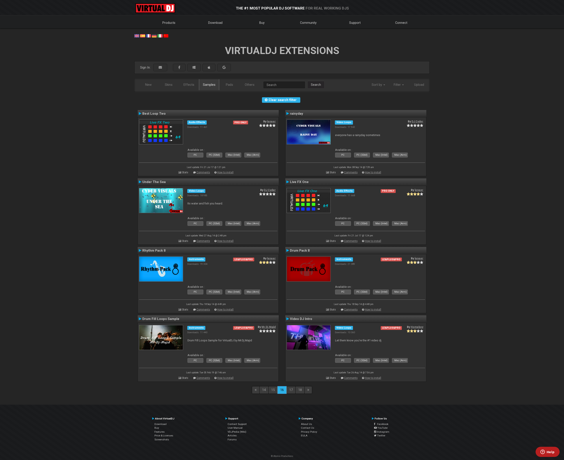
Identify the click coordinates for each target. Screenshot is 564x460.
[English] (136, 35)
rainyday (296, 114)
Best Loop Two (154, 114)
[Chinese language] (165, 35)
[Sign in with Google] (224, 67)
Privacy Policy (309, 431)
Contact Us (307, 427)
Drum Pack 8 (300, 250)
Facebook (381, 424)
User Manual (235, 427)
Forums (232, 439)
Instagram (382, 431)
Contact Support (237, 424)
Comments (203, 172)
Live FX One (299, 182)
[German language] (154, 35)
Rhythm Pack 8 (154, 250)
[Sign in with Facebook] (179, 67)
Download (215, 22)
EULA (304, 435)
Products (168, 22)
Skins (169, 85)
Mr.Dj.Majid (269, 327)
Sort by (377, 85)
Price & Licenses (163, 435)
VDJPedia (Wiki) (237, 431)
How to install (225, 172)
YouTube (382, 427)
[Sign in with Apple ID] (208, 67)
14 (264, 390)
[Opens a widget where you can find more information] (547, 452)
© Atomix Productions (282, 456)
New (148, 85)
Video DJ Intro (301, 319)
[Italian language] (160, 35)
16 (282, 390)
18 (300, 390)
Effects (189, 85)
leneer (271, 121)
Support (355, 22)
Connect (401, 22)
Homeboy (417, 327)
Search (316, 85)
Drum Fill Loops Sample (160, 319)
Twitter (381, 435)
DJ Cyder (417, 121)
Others (249, 85)
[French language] (148, 35)
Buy (262, 22)
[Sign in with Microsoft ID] (194, 67)
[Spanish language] (142, 35)
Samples (209, 85)
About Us (306, 424)
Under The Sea (154, 182)
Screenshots (161, 439)
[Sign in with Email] (160, 67)
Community (308, 22)
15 (273, 390)
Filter (398, 85)
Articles (232, 435)
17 (291, 390)
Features (159, 431)
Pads (229, 85)
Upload (419, 85)
